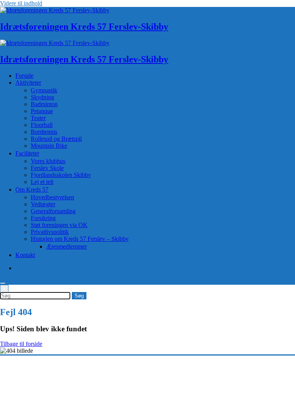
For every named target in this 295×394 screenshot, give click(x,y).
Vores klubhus (48, 161)
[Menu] (2, 283)
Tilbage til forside (21, 344)
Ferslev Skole (47, 168)
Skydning (42, 97)
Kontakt (25, 255)
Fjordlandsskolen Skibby (61, 175)
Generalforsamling (53, 211)
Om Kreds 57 (31, 189)
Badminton (44, 104)
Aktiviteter (28, 82)
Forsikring (43, 218)
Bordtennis (44, 132)
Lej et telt (42, 182)
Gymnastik (44, 90)
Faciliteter (27, 153)
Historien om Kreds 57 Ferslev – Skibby (80, 238)
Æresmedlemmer (66, 246)
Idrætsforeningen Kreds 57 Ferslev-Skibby (84, 27)
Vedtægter (43, 204)
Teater (38, 118)
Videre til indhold (21, 3)
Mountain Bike (49, 145)
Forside (24, 75)
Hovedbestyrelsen (52, 197)
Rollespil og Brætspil (56, 138)
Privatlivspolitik (50, 232)
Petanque (42, 111)
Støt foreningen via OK (59, 225)
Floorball (42, 125)
